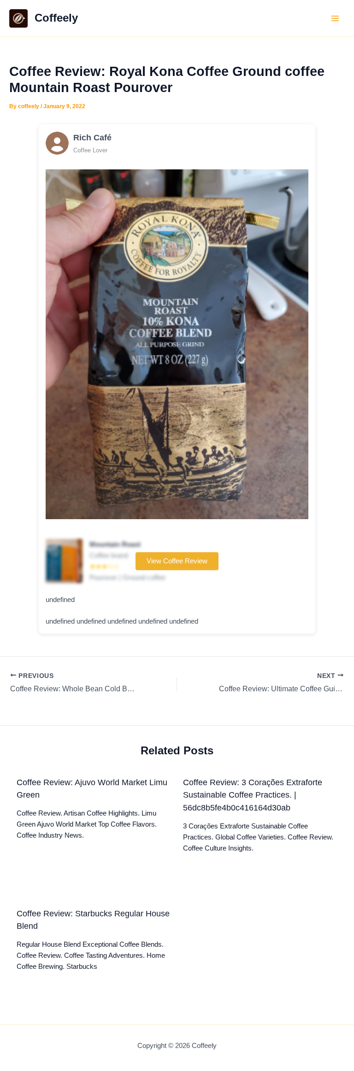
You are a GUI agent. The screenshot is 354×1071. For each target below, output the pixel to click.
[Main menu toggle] (335, 18)
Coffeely (56, 18)
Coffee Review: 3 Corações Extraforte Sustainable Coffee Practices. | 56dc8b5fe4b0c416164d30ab (252, 794)
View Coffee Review (177, 561)
